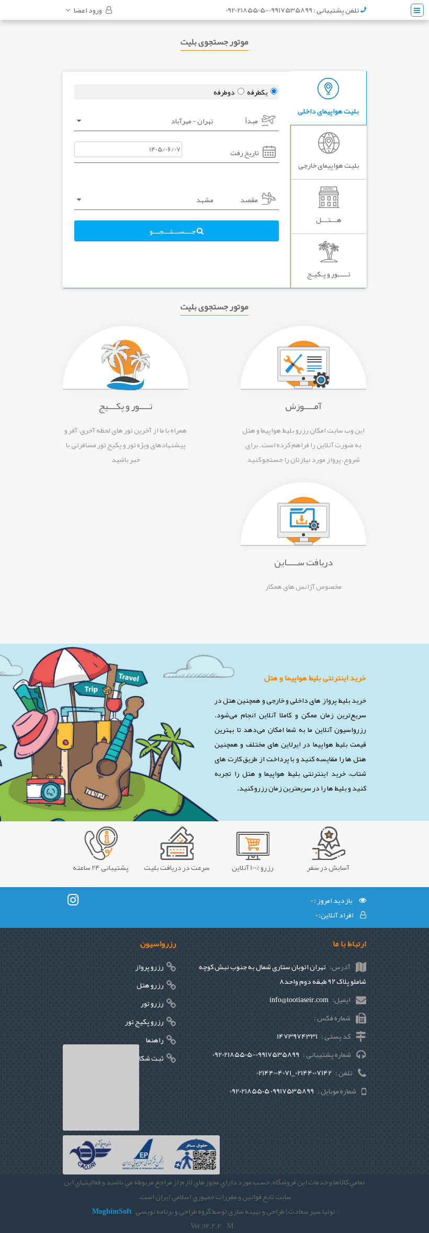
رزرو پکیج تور (144, 1021)
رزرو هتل (150, 985)
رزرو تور (152, 1003)
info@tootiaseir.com (299, 999)
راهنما (155, 1039)
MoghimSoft (112, 1211)
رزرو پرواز (149, 966)
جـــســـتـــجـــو (173, 231)
